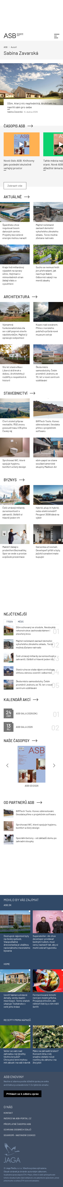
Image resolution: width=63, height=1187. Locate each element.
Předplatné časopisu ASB (17, 1124)
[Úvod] (13, 35)
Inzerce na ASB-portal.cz (17, 1118)
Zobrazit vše (14, 185)
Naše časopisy (17, 740)
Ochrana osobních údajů (17, 1129)
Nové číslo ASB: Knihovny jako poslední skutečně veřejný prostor (19, 164)
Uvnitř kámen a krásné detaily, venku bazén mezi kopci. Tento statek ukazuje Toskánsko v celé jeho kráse (17, 1000)
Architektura (17, 296)
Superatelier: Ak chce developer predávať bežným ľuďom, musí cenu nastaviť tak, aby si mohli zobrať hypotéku (45, 941)
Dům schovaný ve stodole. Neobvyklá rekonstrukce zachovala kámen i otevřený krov (35, 630)
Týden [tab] (9, 621)
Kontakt (8, 1113)
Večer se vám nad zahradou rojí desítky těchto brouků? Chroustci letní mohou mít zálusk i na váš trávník (17, 1056)
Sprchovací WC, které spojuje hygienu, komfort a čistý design (14, 463)
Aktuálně (13, 197)
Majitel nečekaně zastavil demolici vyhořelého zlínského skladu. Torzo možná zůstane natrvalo (47, 231)
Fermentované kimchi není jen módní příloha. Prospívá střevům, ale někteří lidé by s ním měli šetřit (46, 1000)
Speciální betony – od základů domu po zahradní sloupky (36, 839)
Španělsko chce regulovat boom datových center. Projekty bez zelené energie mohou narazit (14, 231)
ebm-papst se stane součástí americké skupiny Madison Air (46, 463)
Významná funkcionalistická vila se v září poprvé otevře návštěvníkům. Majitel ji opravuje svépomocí (14, 331)
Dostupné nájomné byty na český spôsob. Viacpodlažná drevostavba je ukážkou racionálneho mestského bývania (17, 943)
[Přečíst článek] (31, 84)
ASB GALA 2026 (24, 726)
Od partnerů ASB (19, 802)
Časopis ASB (14, 126)
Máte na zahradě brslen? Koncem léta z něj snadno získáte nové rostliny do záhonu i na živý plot (45, 1056)
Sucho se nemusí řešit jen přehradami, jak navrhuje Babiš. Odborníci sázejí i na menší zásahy (47, 274)
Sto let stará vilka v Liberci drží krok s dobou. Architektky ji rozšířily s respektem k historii (14, 374)
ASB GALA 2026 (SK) (26, 713)
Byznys (10, 480)
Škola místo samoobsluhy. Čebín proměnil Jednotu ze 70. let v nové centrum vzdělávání (47, 374)
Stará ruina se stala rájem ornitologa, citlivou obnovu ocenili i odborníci (35, 671)
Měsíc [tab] (21, 621)
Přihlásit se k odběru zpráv (22, 1093)
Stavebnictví (15, 393)
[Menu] (56, 35)
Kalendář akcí (17, 699)
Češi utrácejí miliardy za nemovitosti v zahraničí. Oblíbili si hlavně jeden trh (36, 657)
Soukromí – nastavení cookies (19, 1135)
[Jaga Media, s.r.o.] (12, 1152)
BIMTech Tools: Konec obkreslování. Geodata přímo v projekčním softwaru (36, 813)
